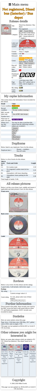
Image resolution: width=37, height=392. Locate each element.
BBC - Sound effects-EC (26, 32)
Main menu (19, 4)
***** (12, 300)
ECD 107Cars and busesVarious (26, 353)
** (22, 300)
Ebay (14, 132)
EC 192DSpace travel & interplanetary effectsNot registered (18, 357)
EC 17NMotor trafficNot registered (11, 355)
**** (16, 300)
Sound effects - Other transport (26, 62)
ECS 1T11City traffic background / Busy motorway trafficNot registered (4, 357)
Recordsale (15, 139)
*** (19, 300)
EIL (13, 134)
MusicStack (16, 137)
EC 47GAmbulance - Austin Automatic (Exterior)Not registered (33, 356)
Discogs (14, 130)
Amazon (15, 128)
